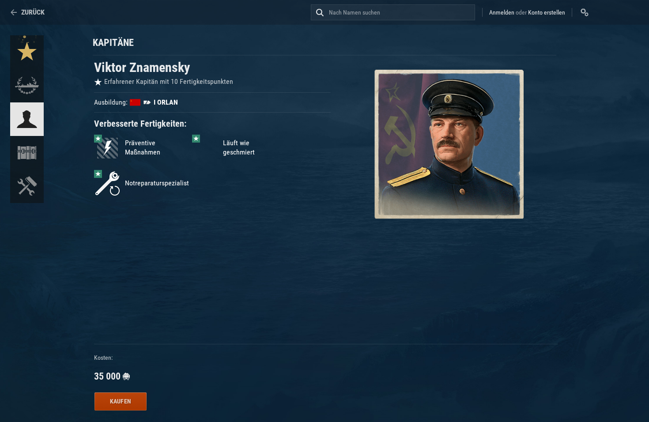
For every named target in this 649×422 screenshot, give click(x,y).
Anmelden (501, 12)
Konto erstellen (546, 12)
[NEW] (27, 52)
